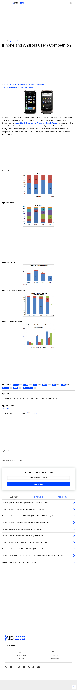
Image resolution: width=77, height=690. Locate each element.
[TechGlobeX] (18, 3)
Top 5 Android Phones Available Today (18, 88)
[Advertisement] (38, 23)
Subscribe (38, 484)
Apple (11, 41)
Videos (22, 658)
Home (4, 41)
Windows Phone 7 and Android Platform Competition (24, 84)
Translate (34, 413)
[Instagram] (33, 667)
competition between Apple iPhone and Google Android (36, 123)
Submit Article (22, 655)
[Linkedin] (24, 667)
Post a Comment (6, 408)
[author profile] (7, 50)
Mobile (19, 41)
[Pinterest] (29, 667)
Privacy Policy (56, 658)
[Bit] (38, 667)
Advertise (55, 655)
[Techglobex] (6, 667)
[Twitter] (19, 667)
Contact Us (56, 652)
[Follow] (11, 667)
